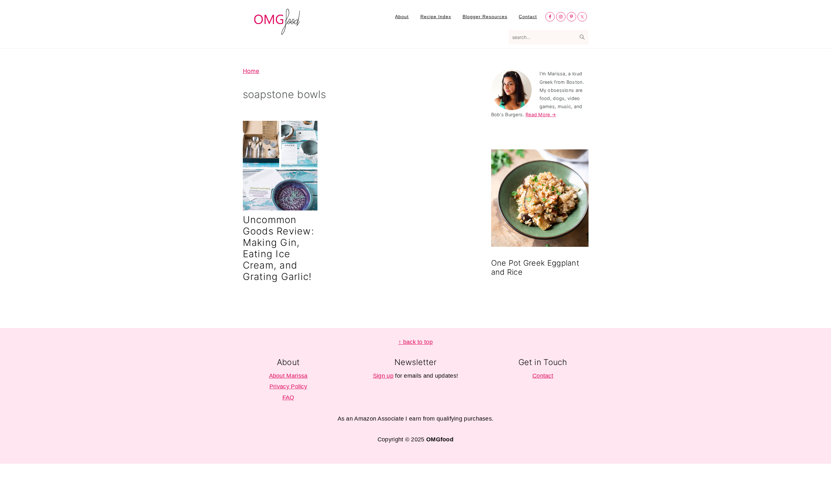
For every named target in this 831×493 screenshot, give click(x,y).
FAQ (288, 397)
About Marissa (288, 376)
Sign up (383, 376)
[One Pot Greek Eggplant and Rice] (540, 199)
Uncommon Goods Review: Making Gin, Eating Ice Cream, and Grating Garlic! (278, 248)
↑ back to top (415, 342)
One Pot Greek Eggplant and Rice (535, 267)
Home (251, 71)
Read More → (541, 114)
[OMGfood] (278, 31)
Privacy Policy (288, 386)
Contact (542, 376)
